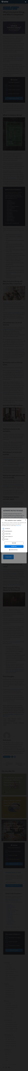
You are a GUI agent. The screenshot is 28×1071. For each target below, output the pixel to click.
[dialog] (14, 535)
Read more (19, 525)
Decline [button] (14, 543)
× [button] (25, 520)
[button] (14, 550)
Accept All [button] (14, 546)
